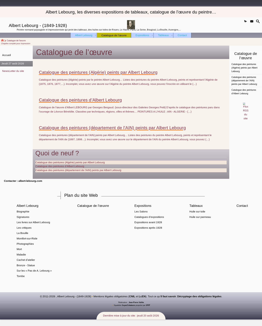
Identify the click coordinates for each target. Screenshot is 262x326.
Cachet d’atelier (26, 259)
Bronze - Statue (26, 265)
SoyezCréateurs (128, 305)
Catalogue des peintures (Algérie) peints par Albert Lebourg (98, 72)
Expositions (142, 206)
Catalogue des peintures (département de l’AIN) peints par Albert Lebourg (112, 128)
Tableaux (196, 206)
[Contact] (252, 22)
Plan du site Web (81, 195)
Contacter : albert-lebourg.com (23, 180)
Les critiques (24, 227)
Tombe (21, 276)
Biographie (23, 211)
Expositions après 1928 (148, 227)
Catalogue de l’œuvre (93, 206)
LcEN (142, 296)
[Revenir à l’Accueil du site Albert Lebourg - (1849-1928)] (131, 24)
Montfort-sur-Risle (27, 238)
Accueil (6, 55)
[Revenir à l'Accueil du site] (3, 40)
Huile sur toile (197, 211)
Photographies (25, 243)
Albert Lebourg (27, 206)
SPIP (148, 305)
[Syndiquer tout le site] (245, 111)
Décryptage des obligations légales (199, 296)
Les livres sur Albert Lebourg (33, 222)
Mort (19, 249)
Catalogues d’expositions (149, 217)
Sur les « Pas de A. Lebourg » (34, 270)
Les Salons (141, 211)
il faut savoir (168, 296)
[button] (246, 22)
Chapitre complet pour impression (15, 43)
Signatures (23, 217)
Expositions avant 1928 (148, 222)
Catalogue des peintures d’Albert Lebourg (80, 100)
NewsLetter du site (13, 71)
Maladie (21, 254)
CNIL (132, 296)
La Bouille (22, 233)
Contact (242, 206)
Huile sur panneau (200, 217)
